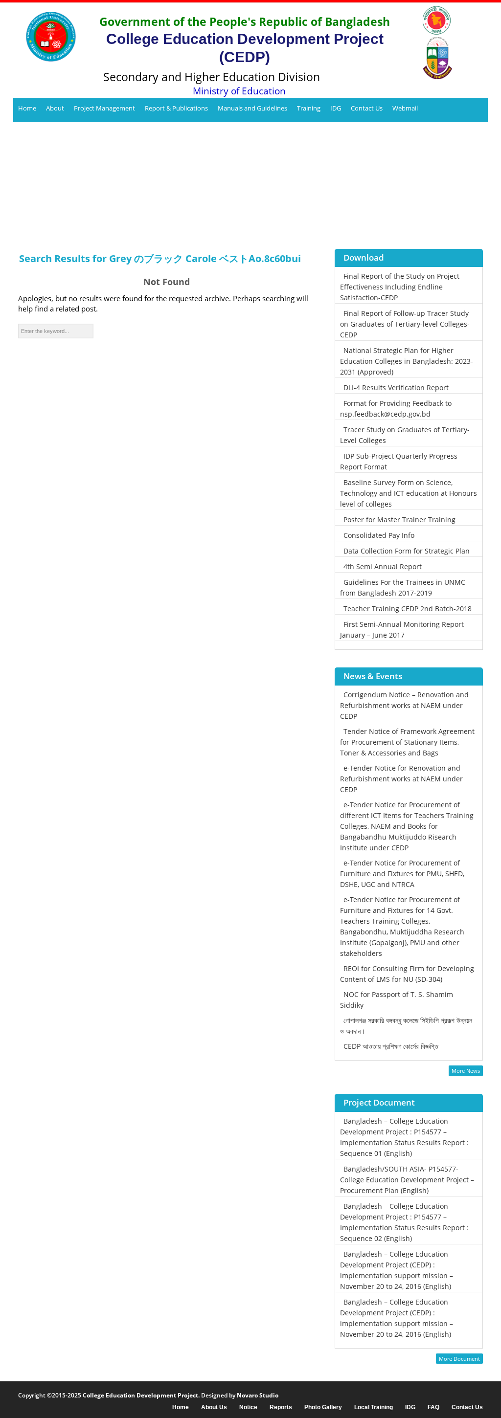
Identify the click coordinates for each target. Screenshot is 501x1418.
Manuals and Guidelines (252, 108)
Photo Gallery (323, 1407)
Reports (281, 1407)
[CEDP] (47, 37)
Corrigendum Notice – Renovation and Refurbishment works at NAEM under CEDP (404, 705)
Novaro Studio (257, 1395)
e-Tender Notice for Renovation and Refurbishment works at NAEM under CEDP (401, 778)
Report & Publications (176, 108)
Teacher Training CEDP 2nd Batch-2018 (407, 608)
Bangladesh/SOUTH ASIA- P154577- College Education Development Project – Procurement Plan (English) (407, 1179)
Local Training (373, 1407)
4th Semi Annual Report (382, 566)
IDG (335, 108)
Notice (248, 1407)
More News (466, 1070)
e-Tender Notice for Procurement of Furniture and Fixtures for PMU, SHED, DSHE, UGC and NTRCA (402, 873)
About (55, 108)
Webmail (405, 108)
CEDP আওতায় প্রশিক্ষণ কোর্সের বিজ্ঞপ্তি (390, 1046)
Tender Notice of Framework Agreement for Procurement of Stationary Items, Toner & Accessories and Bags (407, 742)
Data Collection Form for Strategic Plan (406, 550)
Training (308, 108)
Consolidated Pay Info (378, 535)
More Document (459, 1358)
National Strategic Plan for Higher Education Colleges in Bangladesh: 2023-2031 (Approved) (406, 361)
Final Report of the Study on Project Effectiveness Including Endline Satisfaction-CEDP (399, 286)
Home (27, 108)
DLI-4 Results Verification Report (396, 387)
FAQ (433, 1407)
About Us (214, 1407)
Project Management (104, 108)
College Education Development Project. (141, 1395)
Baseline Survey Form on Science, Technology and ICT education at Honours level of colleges (408, 493)
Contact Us (367, 108)
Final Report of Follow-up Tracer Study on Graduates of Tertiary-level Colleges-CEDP (405, 324)
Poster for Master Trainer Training (399, 519)
